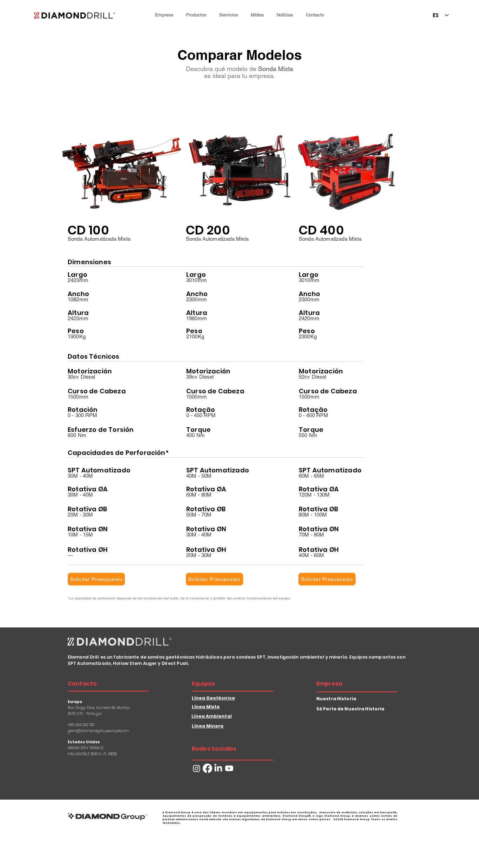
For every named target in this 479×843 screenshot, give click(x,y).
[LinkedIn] (218, 768)
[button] (164, 15)
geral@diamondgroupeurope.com (98, 730)
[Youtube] (229, 768)
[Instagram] (196, 768)
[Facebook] (207, 768)
